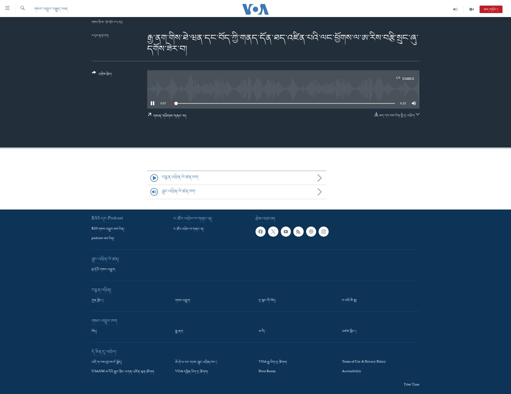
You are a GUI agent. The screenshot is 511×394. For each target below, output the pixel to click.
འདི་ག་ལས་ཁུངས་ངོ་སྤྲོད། (107, 362)
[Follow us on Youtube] (286, 232)
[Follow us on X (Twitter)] (273, 232)
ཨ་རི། (262, 331)
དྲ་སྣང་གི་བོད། (267, 300)
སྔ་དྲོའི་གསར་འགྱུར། (103, 269)
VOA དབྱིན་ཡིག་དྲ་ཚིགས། (191, 372)
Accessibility (351, 372)
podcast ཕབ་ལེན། (103, 238)
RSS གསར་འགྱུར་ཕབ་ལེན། (108, 229)
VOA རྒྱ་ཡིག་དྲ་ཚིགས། (273, 362)
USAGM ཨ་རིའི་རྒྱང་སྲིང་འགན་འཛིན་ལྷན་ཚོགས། (123, 372)
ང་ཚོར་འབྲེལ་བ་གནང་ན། (189, 229)
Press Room (267, 372)
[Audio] (455, 9)
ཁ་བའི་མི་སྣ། (349, 300)
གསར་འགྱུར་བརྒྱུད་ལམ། (51, 9)
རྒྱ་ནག (179, 331)
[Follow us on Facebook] (261, 232)
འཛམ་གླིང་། (349, 331)
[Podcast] (311, 232)
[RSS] (298, 232)
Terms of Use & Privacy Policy (364, 362)
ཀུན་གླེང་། (98, 300)
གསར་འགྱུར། (182, 300)
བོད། (94, 331)
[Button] (102, 75)
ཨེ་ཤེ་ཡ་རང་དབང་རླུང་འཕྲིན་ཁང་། (196, 362)
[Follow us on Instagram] (324, 232)
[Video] (472, 9)
